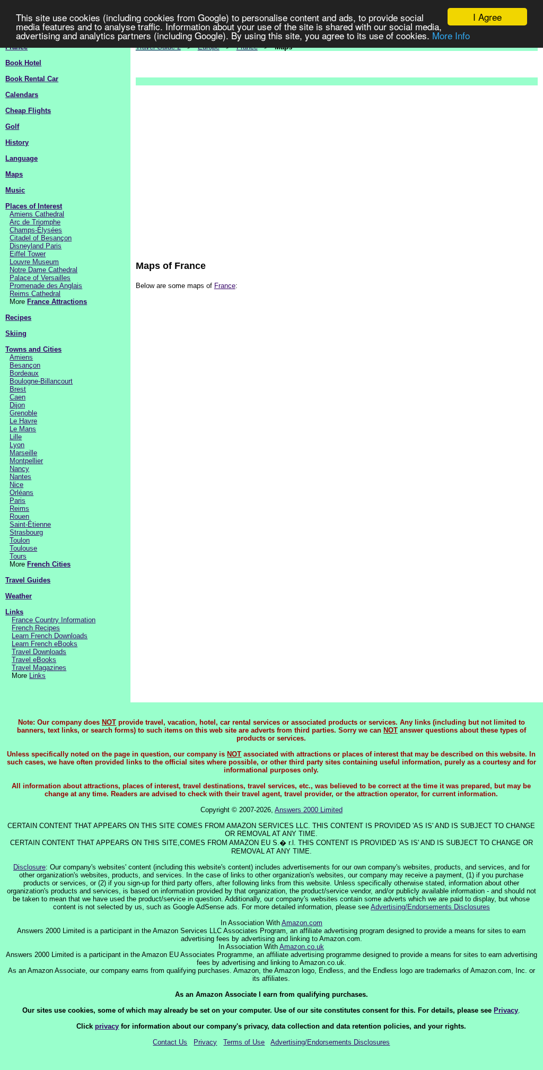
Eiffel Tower (28, 254)
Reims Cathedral (35, 294)
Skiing (16, 333)
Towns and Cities (33, 349)
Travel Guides (27, 580)
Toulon (20, 540)
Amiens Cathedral (37, 214)
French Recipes (36, 628)
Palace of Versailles (40, 278)
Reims (19, 508)
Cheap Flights (28, 111)
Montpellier (26, 461)
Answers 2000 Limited (309, 810)
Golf (12, 127)
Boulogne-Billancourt (41, 381)
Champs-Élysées (36, 230)
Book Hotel (23, 63)
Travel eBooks (34, 660)
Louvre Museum (34, 262)
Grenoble (23, 413)
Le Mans (23, 429)
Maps (14, 174)
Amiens (21, 357)
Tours (18, 556)
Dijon (17, 405)
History (17, 142)
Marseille (23, 453)
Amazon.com (302, 923)
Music (15, 190)
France (224, 286)
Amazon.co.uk (301, 947)
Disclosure (29, 867)
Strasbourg (26, 532)
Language (21, 158)
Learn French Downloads (49, 636)
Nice (16, 485)
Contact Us (170, 1042)
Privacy (506, 1010)
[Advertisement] (337, 167)
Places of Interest (33, 206)
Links (14, 612)
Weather (18, 596)
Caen (17, 397)
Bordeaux (24, 373)
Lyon (17, 445)
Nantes (20, 477)
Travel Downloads (39, 652)
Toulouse (23, 548)
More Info (451, 35)
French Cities (49, 564)
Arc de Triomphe (35, 222)
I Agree (487, 16)
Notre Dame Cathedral (43, 270)
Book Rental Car (31, 79)
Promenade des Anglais (46, 286)
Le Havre (23, 421)
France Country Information (53, 620)
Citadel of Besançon (41, 238)
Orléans (21, 493)
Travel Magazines (39, 668)
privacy (107, 1026)
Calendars (21, 95)
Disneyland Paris (36, 246)
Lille (16, 437)
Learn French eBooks (44, 644)
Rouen (19, 516)
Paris (17, 500)
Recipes (18, 317)
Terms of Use (244, 1042)
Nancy (19, 469)
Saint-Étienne (30, 524)
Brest (18, 389)
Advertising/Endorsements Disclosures (430, 907)
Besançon (25, 365)
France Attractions (57, 302)
